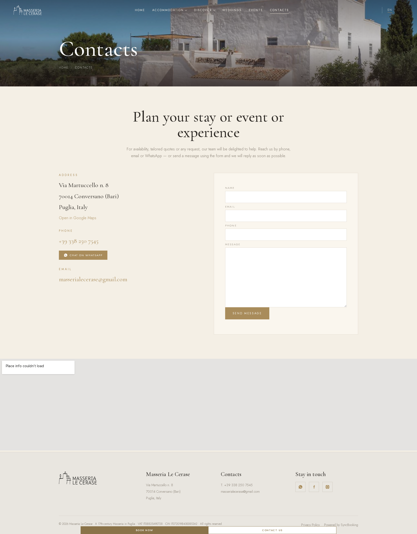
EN (390, 10)
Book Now (144, 530)
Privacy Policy (310, 524)
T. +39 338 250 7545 (237, 485)
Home (140, 10)
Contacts (279, 10)
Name (230, 188)
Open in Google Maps (77, 218)
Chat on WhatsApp (86, 255)
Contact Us (272, 530)
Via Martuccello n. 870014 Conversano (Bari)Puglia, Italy (163, 491)
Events (256, 10)
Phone (231, 225)
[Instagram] (327, 487)
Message (232, 244)
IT (398, 10)
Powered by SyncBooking (341, 524)
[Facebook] (314, 487)
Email (230, 207)
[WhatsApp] (300, 487)
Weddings (232, 10)
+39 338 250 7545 (78, 241)
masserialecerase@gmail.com (93, 279)
